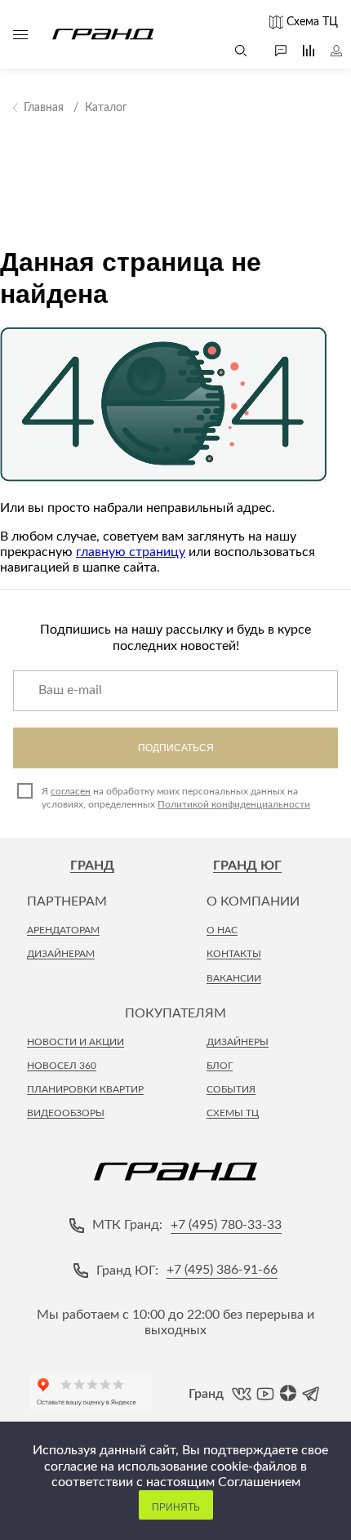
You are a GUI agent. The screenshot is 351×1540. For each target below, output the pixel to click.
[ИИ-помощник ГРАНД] (273, 50)
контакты (234, 954)
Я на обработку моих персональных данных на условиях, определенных (176, 797)
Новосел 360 (61, 1065)
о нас (222, 930)
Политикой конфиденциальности (234, 804)
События (231, 1089)
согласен (71, 791)
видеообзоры (65, 1113)
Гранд (92, 865)
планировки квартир (85, 1089)
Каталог (20, 34)
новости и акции (75, 1042)
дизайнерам (61, 954)
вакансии (234, 978)
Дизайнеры (238, 1042)
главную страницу (130, 552)
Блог (220, 1065)
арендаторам (63, 930)
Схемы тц (233, 1113)
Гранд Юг (247, 865)
